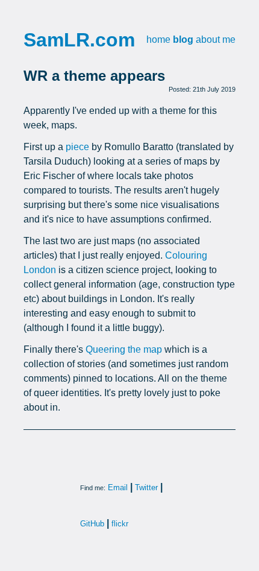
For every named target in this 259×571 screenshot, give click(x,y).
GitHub (92, 523)
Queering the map (124, 349)
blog (183, 39)
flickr (119, 523)
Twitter (146, 487)
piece (77, 147)
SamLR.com (79, 40)
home (158, 39)
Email (118, 487)
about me (216, 39)
